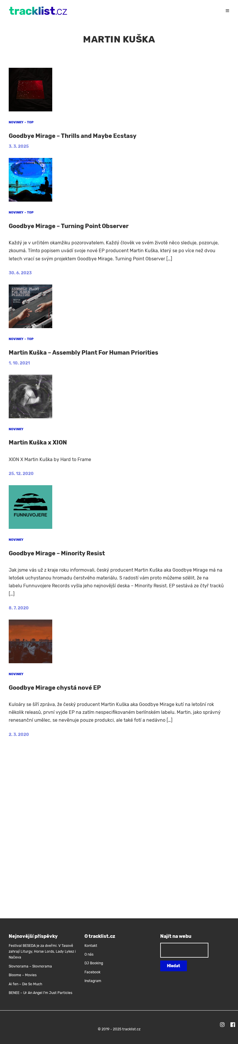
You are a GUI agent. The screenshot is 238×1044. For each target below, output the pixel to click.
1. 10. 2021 (19, 363)
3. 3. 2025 (19, 146)
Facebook (92, 972)
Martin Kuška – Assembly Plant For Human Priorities (83, 352)
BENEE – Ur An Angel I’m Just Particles (41, 993)
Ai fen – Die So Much (25, 984)
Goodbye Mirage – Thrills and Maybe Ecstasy (72, 135)
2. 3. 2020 (19, 734)
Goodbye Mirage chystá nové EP (55, 687)
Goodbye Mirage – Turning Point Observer (69, 226)
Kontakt (90, 946)
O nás (88, 954)
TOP (30, 122)
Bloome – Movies (23, 975)
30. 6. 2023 (20, 273)
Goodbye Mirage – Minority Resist (57, 553)
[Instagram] (222, 1025)
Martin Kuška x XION (38, 442)
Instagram (92, 981)
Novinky (16, 122)
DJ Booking (93, 963)
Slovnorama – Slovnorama (30, 966)
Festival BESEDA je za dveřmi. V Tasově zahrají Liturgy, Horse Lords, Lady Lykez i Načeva (42, 952)
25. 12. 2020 (21, 473)
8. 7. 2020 (19, 608)
